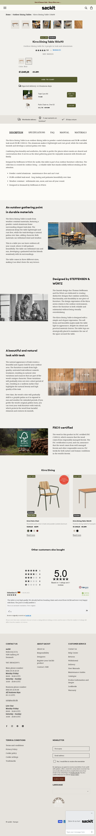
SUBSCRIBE (59, 779)
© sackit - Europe (12, 822)
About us (40, 649)
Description (16, 132)
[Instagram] (12, 725)
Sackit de (28, 615)
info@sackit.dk (12, 700)
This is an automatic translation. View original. (21, 605)
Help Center (73, 653)
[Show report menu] (87, 611)
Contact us (72, 649)
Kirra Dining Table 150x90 (82, 521)
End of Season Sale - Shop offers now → (48, 2)
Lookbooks (72, 686)
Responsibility (43, 653)
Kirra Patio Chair (33, 521)
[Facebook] (6, 725)
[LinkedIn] (23, 725)
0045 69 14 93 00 (12, 690)
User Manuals (74, 668)
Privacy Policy (11, 749)
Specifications (36, 132)
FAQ (52, 132)
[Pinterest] (17, 725)
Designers (41, 657)
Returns (71, 657)
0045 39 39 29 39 (12, 671)
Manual (64, 132)
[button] (71, 802)
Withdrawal (73, 660)
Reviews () (57, 50)
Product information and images (78, 681)
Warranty (72, 690)
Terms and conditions (15, 745)
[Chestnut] (37, 531)
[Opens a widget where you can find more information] (80, 822)
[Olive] (28, 531)
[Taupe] (34, 531)
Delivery (71, 664)
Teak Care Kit (43, 94)
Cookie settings (12, 757)
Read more (31, 535)
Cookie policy (11, 753)
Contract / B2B (42, 667)
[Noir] (31, 531)
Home (8, 14)
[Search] (86, 8)
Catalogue (72, 676)
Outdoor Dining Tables (22, 14)
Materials (81, 132)
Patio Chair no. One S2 (46, 105)
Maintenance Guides (76, 672)
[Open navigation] (5, 8)
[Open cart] (91, 7)
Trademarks (11, 761)
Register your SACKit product (45, 661)
